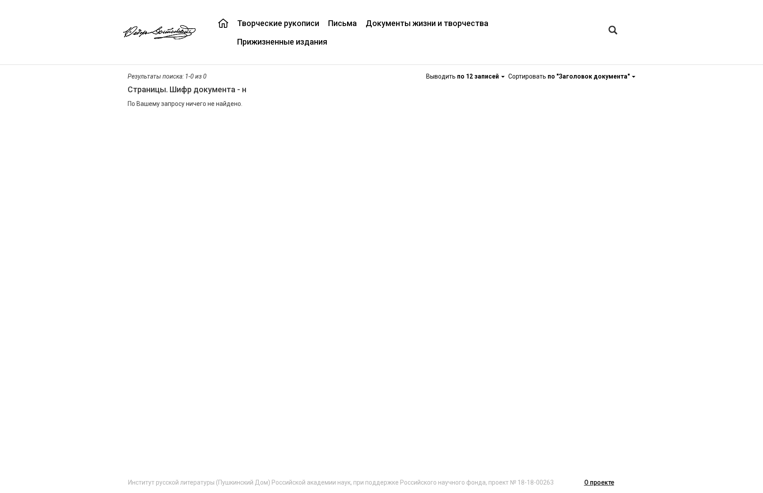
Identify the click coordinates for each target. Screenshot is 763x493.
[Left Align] (612, 31)
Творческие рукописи (278, 23)
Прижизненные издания (282, 41)
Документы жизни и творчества (427, 23)
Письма (342, 23)
